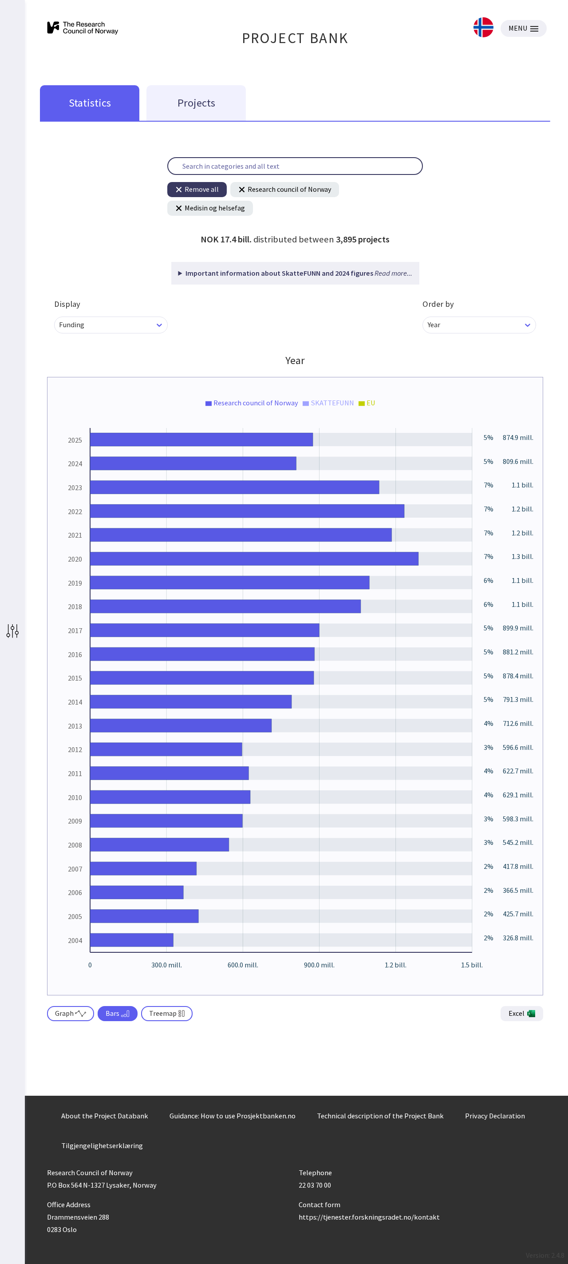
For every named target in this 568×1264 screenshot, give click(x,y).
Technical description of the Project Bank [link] (380, 1115)
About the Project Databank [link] (104, 1115)
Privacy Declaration (495, 1115)
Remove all (202, 189)
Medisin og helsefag (215, 207)
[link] (483, 28)
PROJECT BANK (295, 38)
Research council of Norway (289, 189)
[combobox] (59, 325)
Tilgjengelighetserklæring (102, 1145)
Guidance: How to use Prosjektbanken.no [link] (233, 1115)
